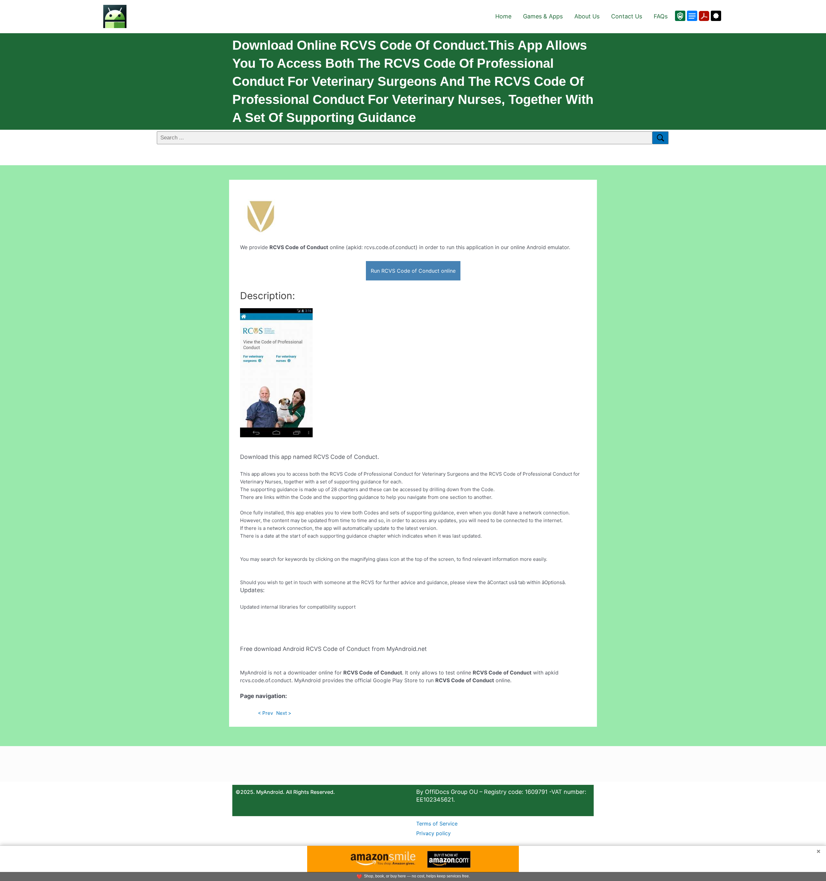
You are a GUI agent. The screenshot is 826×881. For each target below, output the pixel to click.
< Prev (265, 713)
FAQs (661, 16)
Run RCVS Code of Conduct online (413, 271)
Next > (283, 713)
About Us (586, 16)
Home (503, 16)
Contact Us (626, 16)
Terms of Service (437, 823)
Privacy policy (433, 833)
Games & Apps (543, 16)
